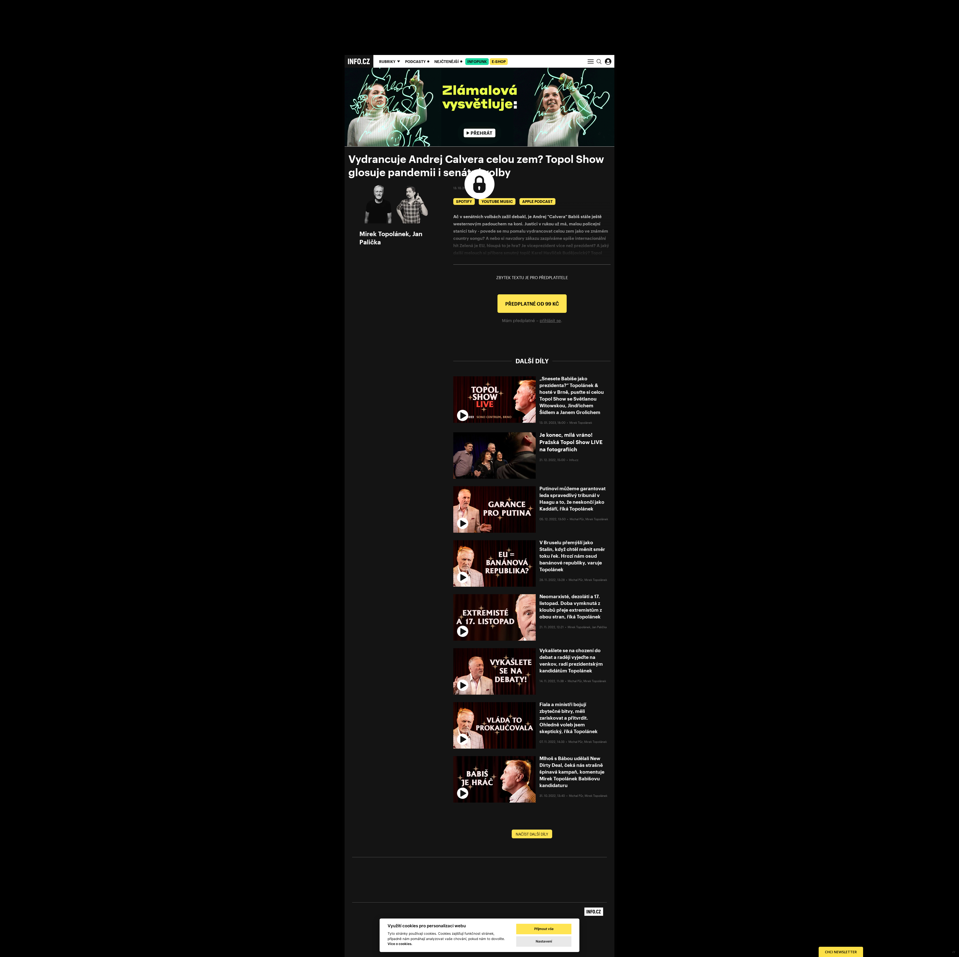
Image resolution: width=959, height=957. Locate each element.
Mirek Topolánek (384, 233)
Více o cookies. (400, 944)
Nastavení (544, 941)
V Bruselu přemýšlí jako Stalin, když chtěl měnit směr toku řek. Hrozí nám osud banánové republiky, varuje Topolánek (572, 555)
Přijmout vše (544, 929)
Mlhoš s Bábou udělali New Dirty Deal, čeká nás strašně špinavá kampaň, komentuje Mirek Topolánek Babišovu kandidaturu (571, 771)
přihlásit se (550, 320)
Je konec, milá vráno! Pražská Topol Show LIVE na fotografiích (571, 442)
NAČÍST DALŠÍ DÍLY (532, 834)
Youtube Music (497, 201)
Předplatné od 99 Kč (532, 304)
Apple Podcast (537, 201)
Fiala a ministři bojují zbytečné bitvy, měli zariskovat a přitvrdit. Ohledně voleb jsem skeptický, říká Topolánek (568, 717)
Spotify (464, 201)
